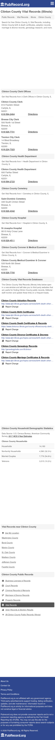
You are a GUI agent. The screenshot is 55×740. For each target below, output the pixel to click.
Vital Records (11, 605)
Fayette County (8, 566)
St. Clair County (8, 552)
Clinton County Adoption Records (18, 300)
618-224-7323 (8, 149)
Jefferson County (9, 562)
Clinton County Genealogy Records (19, 346)
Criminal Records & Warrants (17, 590)
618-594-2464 (8, 114)
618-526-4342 (8, 211)
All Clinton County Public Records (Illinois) (23, 614)
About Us (4, 681)
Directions (33, 114)
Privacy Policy (6, 689)
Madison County (8, 557)
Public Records (8, 17)
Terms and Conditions (10, 694)
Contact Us (5, 685)
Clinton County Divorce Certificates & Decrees (24, 334)
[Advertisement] (27, 58)
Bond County (7, 542)
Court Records (11, 585)
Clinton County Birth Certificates (17, 311)
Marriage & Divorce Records (17, 595)
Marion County (8, 547)
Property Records (12, 600)
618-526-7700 (8, 272)
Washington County (10, 537)
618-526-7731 (8, 131)
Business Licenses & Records (17, 580)
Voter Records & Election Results (19, 609)
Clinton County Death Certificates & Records (24, 323)
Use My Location (12, 533)
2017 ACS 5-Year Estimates (20, 436)
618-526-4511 (8, 240)
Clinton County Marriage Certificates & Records (25, 357)
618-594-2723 (8, 181)
